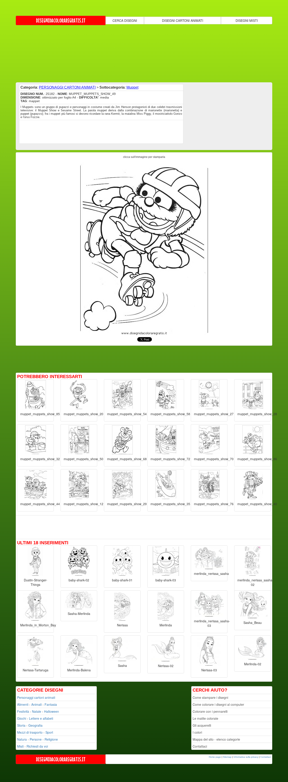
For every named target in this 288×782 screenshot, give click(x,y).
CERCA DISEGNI (124, 20)
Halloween (51, 711)
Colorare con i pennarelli (210, 711)
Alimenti (22, 704)
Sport (49, 732)
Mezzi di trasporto (30, 732)
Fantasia (51, 704)
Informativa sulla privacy (246, 757)
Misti (20, 746)
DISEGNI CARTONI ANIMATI (182, 20)
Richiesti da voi (37, 746)
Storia (21, 725)
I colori (197, 732)
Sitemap (227, 757)
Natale (36, 711)
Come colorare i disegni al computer (218, 704)
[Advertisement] (144, 53)
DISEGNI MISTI (247, 20)
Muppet (132, 87)
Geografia (35, 725)
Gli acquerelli (202, 725)
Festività (23, 711)
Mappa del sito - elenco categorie (216, 739)
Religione (51, 739)
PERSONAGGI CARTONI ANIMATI (67, 87)
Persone (36, 739)
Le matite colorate (205, 718)
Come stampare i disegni (210, 697)
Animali (36, 704)
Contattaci (200, 746)
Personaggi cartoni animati (36, 697)
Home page (215, 757)
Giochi (21, 718)
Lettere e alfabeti (41, 718)
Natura (22, 739)
